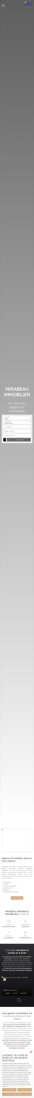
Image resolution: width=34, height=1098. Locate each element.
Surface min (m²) (10, 435)
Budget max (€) (9, 431)
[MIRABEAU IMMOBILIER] (28, 5)
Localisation (8, 427)
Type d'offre (7, 417)
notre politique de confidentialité (16, 1086)
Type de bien (7, 421)
